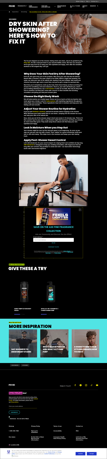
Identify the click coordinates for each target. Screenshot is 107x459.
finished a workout (39, 111)
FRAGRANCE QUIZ (61, 6)
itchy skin (27, 63)
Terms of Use (51, 452)
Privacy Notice (14, 402)
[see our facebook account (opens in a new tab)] (75, 385)
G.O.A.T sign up (75, 6)
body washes (50, 101)
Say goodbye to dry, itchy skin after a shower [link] (43, 12)
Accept (92, 453)
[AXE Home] (12, 6)
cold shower (50, 89)
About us (84, 6)
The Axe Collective (45, 6)
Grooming (15, 365)
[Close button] (80, 210)
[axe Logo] (12, 385)
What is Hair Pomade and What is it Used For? (54, 349)
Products (22, 6)
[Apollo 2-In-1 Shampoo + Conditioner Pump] (51, 292)
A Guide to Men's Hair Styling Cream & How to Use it (85, 349)
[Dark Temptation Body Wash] (24, 292)
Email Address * (38, 237)
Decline (80, 453)
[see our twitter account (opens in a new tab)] (80, 385)
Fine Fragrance (33, 6)
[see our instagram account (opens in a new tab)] (86, 385)
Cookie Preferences (49, 453)
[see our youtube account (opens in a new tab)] (97, 385)
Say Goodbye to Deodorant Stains (21, 350)
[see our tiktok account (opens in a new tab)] (91, 385)
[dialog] (53, 232)
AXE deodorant (29, 145)
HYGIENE (25, 365)
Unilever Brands (66, 251)
